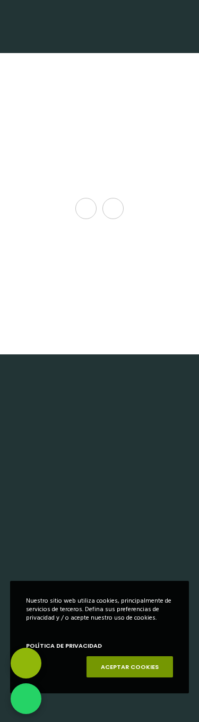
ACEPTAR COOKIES (130, 667)
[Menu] (184, 26)
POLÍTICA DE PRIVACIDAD (64, 645)
